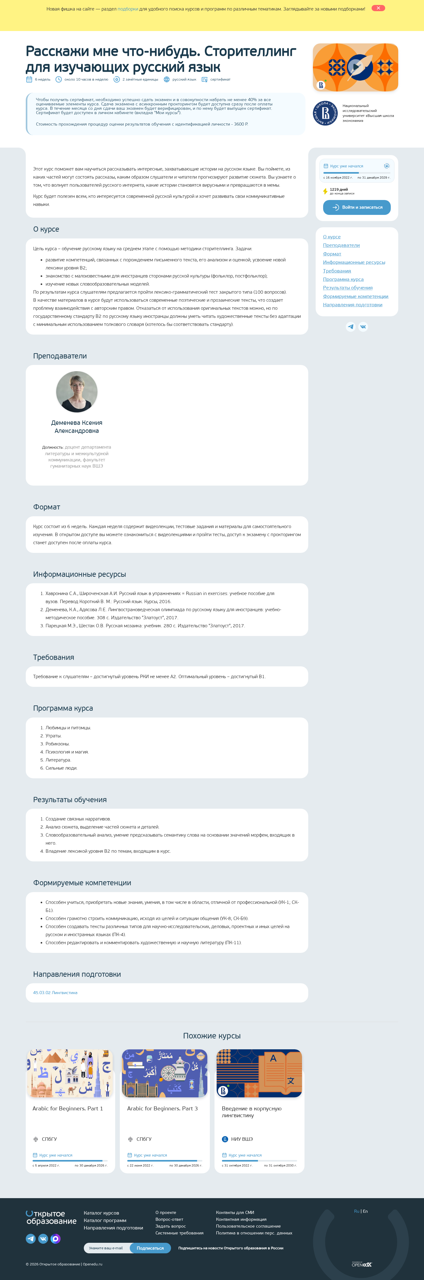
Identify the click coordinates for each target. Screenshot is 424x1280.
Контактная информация (241, 1219)
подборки (128, 9)
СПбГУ (49, 1139)
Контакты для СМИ (235, 1212)
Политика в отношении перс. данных (254, 1233)
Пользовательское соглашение (248, 1226)
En (365, 1211)
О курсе (332, 237)
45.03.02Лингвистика (55, 992)
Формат (332, 254)
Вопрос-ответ (169, 1219)
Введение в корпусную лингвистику (252, 1112)
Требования (337, 271)
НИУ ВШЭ (242, 1139)
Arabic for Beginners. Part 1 (68, 1108)
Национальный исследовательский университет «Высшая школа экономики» (368, 113)
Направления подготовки (352, 305)
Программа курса (343, 279)
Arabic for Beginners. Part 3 (162, 1108)
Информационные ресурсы (354, 262)
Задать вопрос (171, 1226)
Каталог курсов (101, 1213)
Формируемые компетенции (355, 296)
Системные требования (180, 1233)
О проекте (166, 1212)
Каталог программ (105, 1220)
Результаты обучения (348, 288)
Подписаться (150, 1248)
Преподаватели (341, 245)
